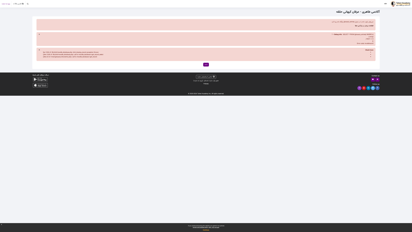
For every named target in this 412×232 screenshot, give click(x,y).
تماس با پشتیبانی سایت (204, 77)
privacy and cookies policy (200, 227)
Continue (206, 230)
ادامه (206, 64)
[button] (28, 4)
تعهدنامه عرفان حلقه (214, 227)
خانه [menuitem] (385, 3)
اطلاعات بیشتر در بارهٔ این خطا (364, 26)
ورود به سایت (6, 4)
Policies (206, 84)
